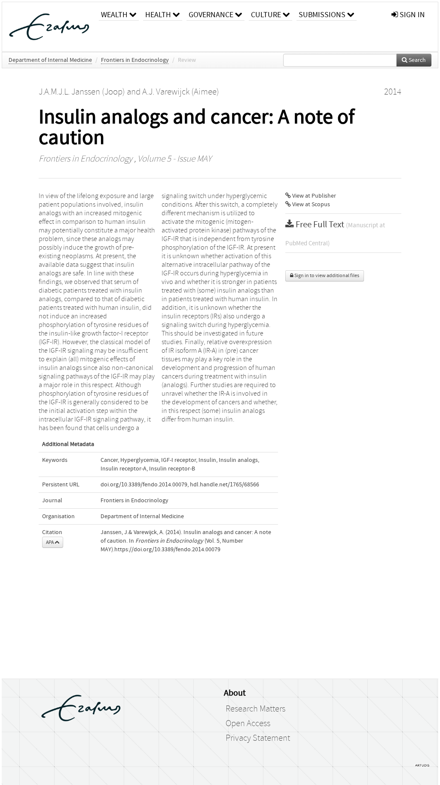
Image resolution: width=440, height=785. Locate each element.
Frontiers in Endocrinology (135, 60)
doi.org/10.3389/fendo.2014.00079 (144, 484)
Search (416, 60)
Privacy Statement (258, 738)
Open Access (248, 723)
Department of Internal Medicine (50, 60)
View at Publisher (313, 195)
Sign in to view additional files (326, 275)
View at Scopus (310, 204)
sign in (411, 14)
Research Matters (255, 709)
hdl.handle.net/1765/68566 (224, 484)
